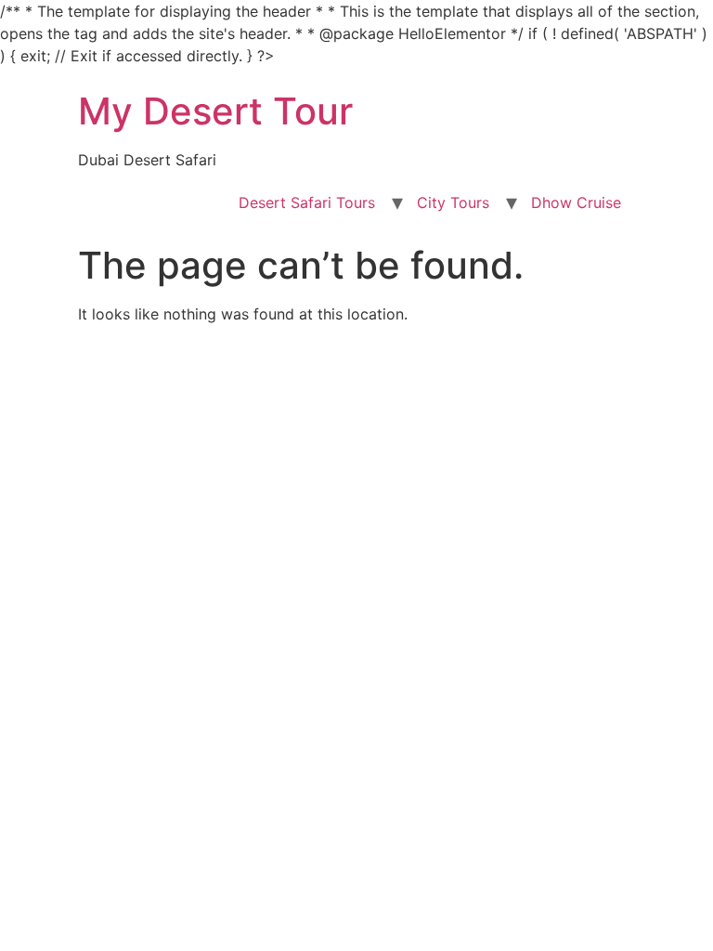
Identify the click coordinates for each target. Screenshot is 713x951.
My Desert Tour (215, 111)
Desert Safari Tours (307, 202)
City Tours (453, 202)
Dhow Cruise (576, 202)
